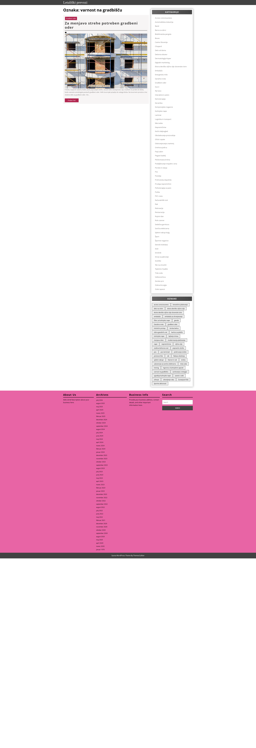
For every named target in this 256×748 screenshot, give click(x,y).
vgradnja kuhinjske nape (162, 376)
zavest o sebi (179, 376)
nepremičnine (166, 344)
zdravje (156, 380)
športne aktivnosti (160, 383)
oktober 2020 (101, 530)
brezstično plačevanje (180, 305)
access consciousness (161, 305)
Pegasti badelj (160, 155)
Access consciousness (163, 18)
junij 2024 (99, 436)
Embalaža (158, 70)
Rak (156, 204)
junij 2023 (99, 475)
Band (157, 26)
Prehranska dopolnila (163, 180)
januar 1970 (100, 550)
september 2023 (102, 465)
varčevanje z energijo (179, 372)
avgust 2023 (100, 468)
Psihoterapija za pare (163, 188)
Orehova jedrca (161, 147)
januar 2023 (100, 491)
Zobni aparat (160, 289)
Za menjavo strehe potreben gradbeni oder (101, 25)
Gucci (157, 87)
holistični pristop (159, 328)
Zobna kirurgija (161, 285)
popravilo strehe (178, 348)
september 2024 (102, 426)
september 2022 (102, 504)
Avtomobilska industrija (164, 22)
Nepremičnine (160, 127)
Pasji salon (159, 151)
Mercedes (159, 123)
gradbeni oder (172, 324)
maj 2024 (99, 439)
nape (155, 344)
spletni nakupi (159, 360)
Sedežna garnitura (162, 224)
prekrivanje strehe (180, 352)
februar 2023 (100, 488)
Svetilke (158, 261)
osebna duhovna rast (161, 348)
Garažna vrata (160, 79)
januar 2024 (100, 452)
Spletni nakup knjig (162, 232)
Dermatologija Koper (163, 58)
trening (156, 368)
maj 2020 (99, 540)
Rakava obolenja (179, 356)
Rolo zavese (159, 220)
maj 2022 (99, 517)
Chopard (158, 46)
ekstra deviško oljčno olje (176, 309)
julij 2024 (99, 433)
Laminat (158, 115)
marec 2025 (100, 413)
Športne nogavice (161, 240)
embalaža (157, 316)
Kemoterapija (160, 99)
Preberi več (73, 100)
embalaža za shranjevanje (173, 316)
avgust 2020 (100, 537)
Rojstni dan (159, 216)
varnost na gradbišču (161, 372)
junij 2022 (99, 514)
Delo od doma (160, 50)
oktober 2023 (101, 462)
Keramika (158, 103)
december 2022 (101, 494)
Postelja (158, 176)
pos (155, 352)
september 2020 (102, 533)
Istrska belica (174, 328)
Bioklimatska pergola (163, 34)
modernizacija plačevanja (176, 340)
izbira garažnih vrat (160, 332)
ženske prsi (159, 281)
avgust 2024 (100, 429)
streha (183, 360)
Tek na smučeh (160, 265)
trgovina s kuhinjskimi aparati (173, 368)
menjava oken (159, 340)
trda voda (183, 364)
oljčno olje (178, 344)
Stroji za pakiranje (162, 257)
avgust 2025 (100, 403)
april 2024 (99, 442)
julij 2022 (99, 511)
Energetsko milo (161, 74)
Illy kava (158, 91)
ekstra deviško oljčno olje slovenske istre (168, 312)
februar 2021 (100, 520)
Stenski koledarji (161, 244)
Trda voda (159, 273)
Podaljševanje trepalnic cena (166, 164)
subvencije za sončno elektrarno (165, 364)
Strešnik (158, 253)
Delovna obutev (161, 54)
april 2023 (99, 481)
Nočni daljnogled (161, 131)
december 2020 (101, 524)
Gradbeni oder (71, 18)
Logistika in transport (163, 119)
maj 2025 (99, 407)
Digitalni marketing (162, 62)
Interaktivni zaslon (162, 95)
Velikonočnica (160, 277)
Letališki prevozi (75, 2)
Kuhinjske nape (161, 111)
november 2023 (101, 459)
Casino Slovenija (161, 42)
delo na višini (158, 309)
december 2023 (101, 455)
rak (168, 356)
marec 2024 (100, 446)
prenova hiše (158, 356)
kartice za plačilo (177, 332)
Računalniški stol (161, 200)
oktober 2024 (101, 423)
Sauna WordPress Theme (121, 555)
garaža (176, 320)
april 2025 (99, 410)
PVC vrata (158, 196)
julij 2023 (99, 472)
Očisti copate (160, 139)
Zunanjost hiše (183, 380)
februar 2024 (100, 449)
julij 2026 (99, 400)
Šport (157, 236)
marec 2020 (100, 546)
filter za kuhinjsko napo (162, 320)
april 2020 (99, 543)
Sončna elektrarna (162, 228)
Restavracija (159, 212)
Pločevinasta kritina (162, 160)
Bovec (157, 38)
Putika (157, 192)
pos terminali (165, 352)
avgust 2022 (100, 507)
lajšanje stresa (173, 336)
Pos (156, 172)
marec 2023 (100, 485)
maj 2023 (99, 478)
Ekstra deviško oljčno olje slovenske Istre (171, 66)
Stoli (156, 249)
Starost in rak (172, 360)
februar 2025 (100, 416)
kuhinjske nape (159, 336)
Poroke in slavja (161, 168)
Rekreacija (159, 208)
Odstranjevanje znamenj (164, 143)
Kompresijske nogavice (164, 107)
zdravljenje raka (168, 380)
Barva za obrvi (160, 30)
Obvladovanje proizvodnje (165, 135)
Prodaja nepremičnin (163, 184)
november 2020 (101, 527)
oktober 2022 (101, 501)
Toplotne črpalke (161, 269)
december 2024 (101, 420)
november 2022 (101, 498)
